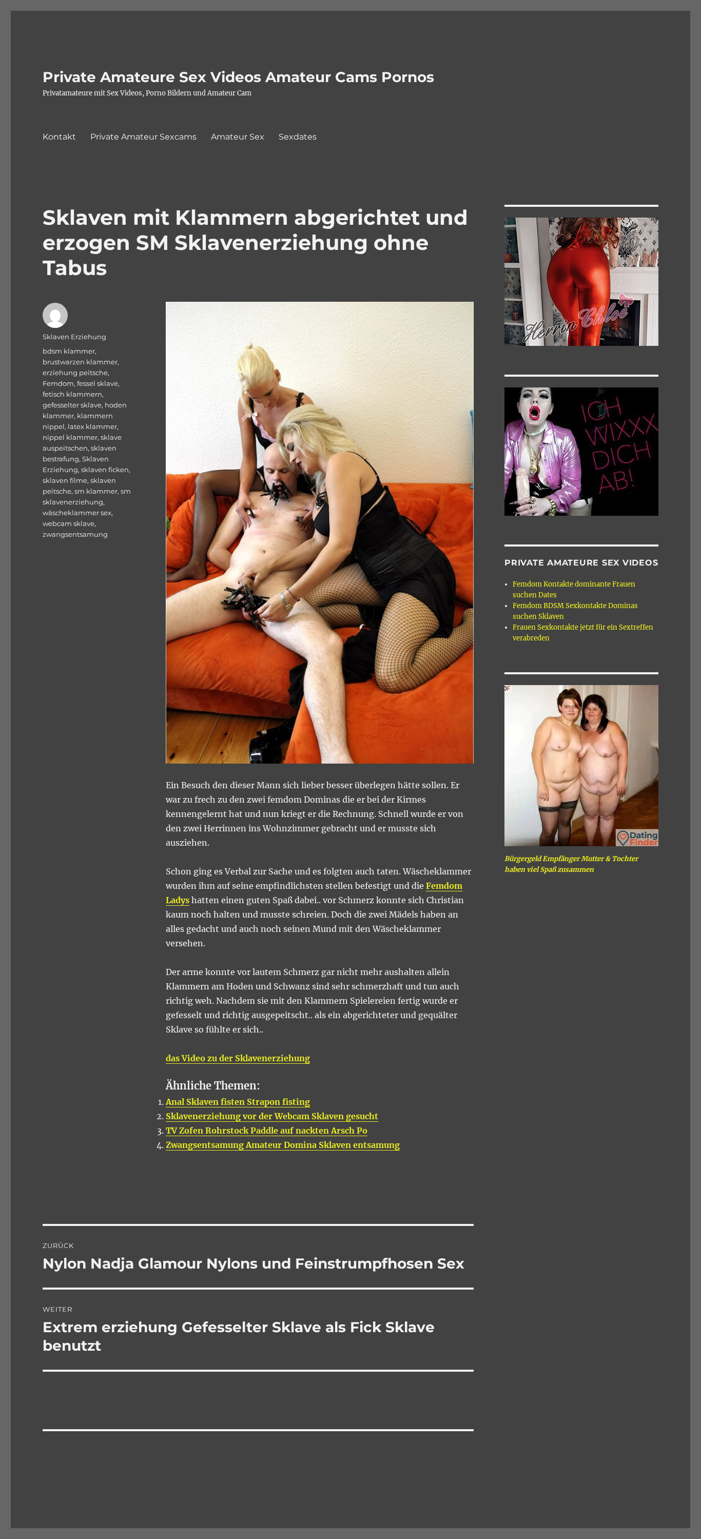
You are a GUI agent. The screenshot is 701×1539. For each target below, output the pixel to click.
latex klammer (92, 426)
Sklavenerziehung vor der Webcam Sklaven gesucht (272, 1116)
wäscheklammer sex (77, 513)
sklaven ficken (105, 469)
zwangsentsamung (75, 534)
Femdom (58, 383)
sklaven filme (65, 480)
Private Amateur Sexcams (143, 137)
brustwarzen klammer (80, 362)
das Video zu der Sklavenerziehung (238, 1058)
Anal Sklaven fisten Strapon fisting (238, 1102)
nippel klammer (70, 437)
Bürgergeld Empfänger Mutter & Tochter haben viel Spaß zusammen (571, 864)
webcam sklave (68, 523)
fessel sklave (97, 383)
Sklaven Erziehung (74, 337)
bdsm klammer (69, 351)
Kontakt (59, 137)
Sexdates (298, 137)
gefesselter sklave (72, 405)
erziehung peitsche (75, 372)
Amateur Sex (237, 137)
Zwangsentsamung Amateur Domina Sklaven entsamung (283, 1145)
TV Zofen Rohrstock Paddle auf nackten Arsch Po (266, 1130)
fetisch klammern (72, 394)
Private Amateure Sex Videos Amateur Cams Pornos (238, 77)
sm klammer (96, 491)
